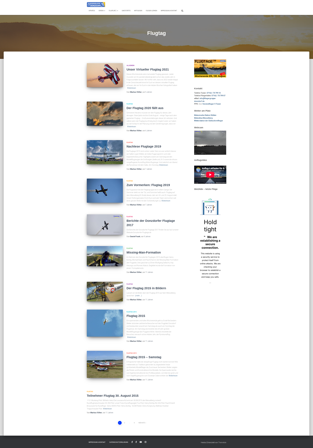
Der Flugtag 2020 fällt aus (145, 108)
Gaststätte (126, 11)
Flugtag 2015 (132, 312)
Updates (92, 11)
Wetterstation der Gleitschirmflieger (208, 121)
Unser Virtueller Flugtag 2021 (148, 69)
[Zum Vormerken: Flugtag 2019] (105, 191)
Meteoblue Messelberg (203, 118)
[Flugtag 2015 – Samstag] (105, 364)
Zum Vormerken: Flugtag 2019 (148, 185)
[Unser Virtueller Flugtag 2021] (105, 75)
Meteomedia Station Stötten (205, 115)
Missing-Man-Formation (144, 252)
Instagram (145, 442)
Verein (101, 11)
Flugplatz (113, 11)
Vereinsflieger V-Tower (211, 104)
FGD (132, 442)
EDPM (136, 442)
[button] (104, 11)
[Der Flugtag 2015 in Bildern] (105, 291)
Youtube (140, 442)
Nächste (142, 423)
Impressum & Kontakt (169, 11)
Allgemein (130, 65)
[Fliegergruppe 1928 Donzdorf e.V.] (96, 4)
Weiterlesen (131, 88)
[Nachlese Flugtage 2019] (105, 152)
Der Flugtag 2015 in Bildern (146, 288)
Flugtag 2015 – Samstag (144, 357)
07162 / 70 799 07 (218, 96)
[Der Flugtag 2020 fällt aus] (105, 114)
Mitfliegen (138, 11)
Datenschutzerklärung (118, 442)
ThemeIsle (222, 442)
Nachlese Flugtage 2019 (144, 146)
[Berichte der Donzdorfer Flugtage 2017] (105, 224)
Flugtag (130, 104)
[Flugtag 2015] (105, 323)
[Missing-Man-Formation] (105, 256)
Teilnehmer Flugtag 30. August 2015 (113, 395)
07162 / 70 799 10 (214, 93)
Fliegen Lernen (151, 11)
